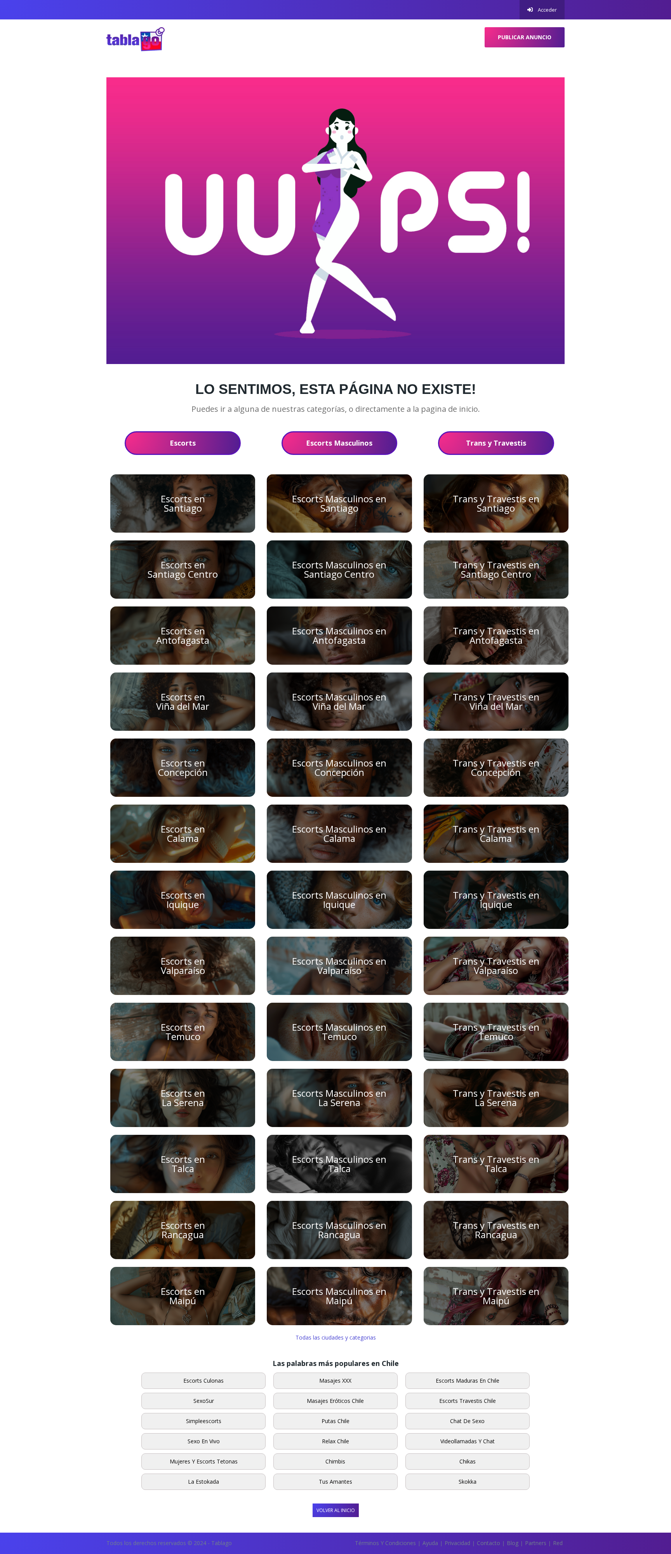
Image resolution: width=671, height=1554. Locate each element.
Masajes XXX (335, 1380)
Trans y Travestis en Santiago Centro (496, 569)
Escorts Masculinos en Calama (339, 833)
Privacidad (457, 1543)
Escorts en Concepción (183, 767)
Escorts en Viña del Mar (182, 701)
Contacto (488, 1543)
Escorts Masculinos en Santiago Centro (339, 569)
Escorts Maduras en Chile (467, 1380)
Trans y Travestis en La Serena (496, 1098)
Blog (512, 1543)
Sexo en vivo (204, 1441)
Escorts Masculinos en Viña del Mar (339, 701)
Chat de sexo (467, 1421)
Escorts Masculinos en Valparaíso (339, 966)
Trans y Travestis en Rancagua (496, 1230)
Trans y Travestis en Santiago (496, 503)
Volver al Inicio (335, 1510)
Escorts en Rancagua (183, 1230)
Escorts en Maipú (183, 1296)
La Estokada (203, 1481)
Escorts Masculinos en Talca (339, 1164)
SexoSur (203, 1400)
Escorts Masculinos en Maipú (339, 1296)
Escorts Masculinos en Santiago (339, 503)
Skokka (467, 1481)
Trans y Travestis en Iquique (496, 899)
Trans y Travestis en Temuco (496, 1032)
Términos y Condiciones (385, 1543)
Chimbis (335, 1461)
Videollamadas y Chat (467, 1441)
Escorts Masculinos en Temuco (339, 1032)
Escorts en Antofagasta (182, 635)
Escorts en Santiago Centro (183, 569)
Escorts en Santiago (183, 503)
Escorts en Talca (183, 1164)
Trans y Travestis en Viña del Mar (496, 701)
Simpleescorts (203, 1421)
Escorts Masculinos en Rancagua (339, 1230)
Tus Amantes (335, 1481)
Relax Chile (335, 1441)
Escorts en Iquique (183, 899)
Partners (535, 1543)
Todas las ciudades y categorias (336, 1337)
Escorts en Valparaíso (183, 966)
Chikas (467, 1461)
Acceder (547, 9)
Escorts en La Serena (183, 1098)
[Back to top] (645, 1505)
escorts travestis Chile (467, 1400)
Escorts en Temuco (183, 1032)
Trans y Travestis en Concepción (496, 767)
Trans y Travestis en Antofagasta (496, 635)
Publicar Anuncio (524, 37)
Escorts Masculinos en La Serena (339, 1098)
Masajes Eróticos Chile (335, 1400)
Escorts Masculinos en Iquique (339, 899)
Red (558, 1543)
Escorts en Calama (183, 833)
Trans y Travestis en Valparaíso (496, 966)
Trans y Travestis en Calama (496, 833)
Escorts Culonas (203, 1380)
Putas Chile (335, 1421)
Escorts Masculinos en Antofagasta (339, 635)
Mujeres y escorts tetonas (204, 1461)
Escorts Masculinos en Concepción (339, 767)
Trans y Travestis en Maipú (496, 1296)
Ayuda (430, 1543)
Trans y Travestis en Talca (496, 1164)
